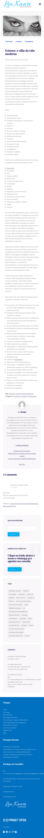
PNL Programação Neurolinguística (14, 722)
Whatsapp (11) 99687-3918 (12, 786)
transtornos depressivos (16, 636)
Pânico (30, 618)
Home (5, 709)
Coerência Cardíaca (10, 728)
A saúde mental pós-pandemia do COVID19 (17, 754)
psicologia (24, 615)
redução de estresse (14, 622)
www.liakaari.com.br (9, 797)
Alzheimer (26, 591)
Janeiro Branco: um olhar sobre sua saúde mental (19, 749)
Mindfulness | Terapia (10, 725)
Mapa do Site (7, 730)
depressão (30, 594)
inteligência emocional (15, 608)
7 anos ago (13, 487)
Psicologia (17, 396)
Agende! (13, 569)
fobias (26, 604)
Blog (4, 733)
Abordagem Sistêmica (10, 717)
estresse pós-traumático (16, 604)
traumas (27, 636)
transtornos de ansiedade (16, 632)
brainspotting (12, 594)
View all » (22, 464)
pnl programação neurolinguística (18, 611)
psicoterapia (22, 618)
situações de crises (14, 625)
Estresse (12, 393)
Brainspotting (7, 715)
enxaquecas (31, 598)
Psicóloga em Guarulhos (11, 757)
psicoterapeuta (13, 618)
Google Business (8, 791)
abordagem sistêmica (15, 591)
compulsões (21, 594)
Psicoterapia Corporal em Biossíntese (15, 720)
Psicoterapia (32, 396)
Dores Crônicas (20, 598)
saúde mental (26, 622)
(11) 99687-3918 (14, 820)
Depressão (10, 168)
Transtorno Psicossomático (16, 629)
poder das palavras (14, 615)
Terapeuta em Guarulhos (22, 451)
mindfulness (19, 359)
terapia (31, 625)
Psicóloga (24, 396)
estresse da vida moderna (24, 393)
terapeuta (24, 625)
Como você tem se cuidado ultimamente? (22, 458)
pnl (24, 608)
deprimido (11, 598)
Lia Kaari (19, 41)
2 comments (29, 41)
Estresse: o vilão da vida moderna (19, 52)
